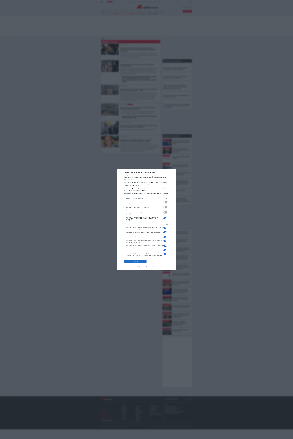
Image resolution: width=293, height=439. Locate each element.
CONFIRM (135, 261)
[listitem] (146, 198)
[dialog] (146, 219)
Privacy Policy (155, 266)
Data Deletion (138, 266)
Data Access (146, 266)
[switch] (165, 202)
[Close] (172, 172)
